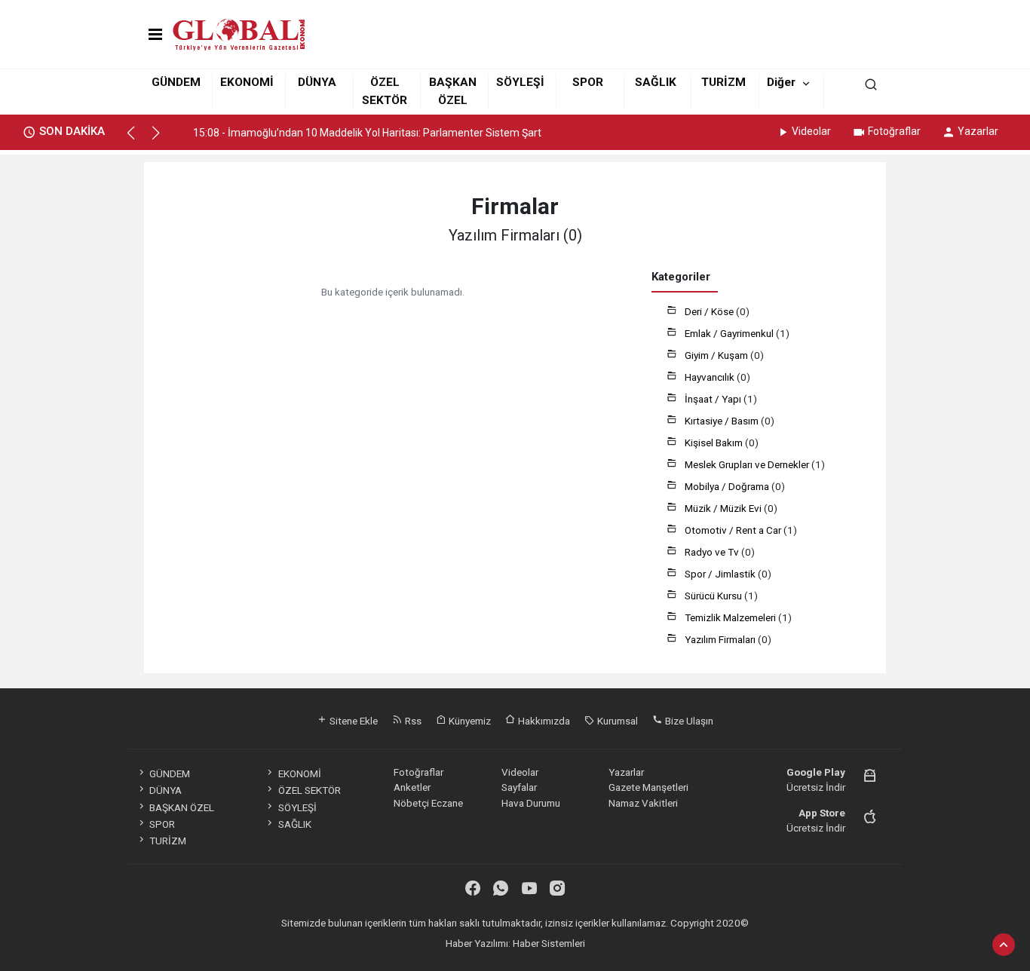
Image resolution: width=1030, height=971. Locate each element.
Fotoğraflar (894, 131)
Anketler (412, 787)
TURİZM (723, 82)
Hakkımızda (543, 721)
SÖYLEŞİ (520, 82)
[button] (137, 139)
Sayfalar (519, 787)
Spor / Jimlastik (721, 574)
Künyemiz (468, 721)
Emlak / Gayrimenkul (730, 333)
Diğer (781, 82)
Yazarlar (978, 131)
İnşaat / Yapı (714, 399)
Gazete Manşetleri (648, 787)
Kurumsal (616, 721)
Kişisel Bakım (715, 442)
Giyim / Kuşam (717, 355)
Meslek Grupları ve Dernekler (748, 464)
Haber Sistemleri (549, 943)
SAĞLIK (655, 82)
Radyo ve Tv (713, 552)
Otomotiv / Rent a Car (734, 530)
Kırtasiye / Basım (723, 421)
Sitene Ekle (352, 721)
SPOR (587, 82)
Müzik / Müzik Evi (724, 508)
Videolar (811, 131)
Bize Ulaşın (688, 721)
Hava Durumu (530, 803)
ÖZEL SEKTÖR (309, 790)
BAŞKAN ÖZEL (181, 807)
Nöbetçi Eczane (428, 803)
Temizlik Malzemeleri (731, 617)
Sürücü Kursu (714, 596)
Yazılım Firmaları (721, 639)
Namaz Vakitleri (643, 803)
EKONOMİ (247, 82)
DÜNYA (317, 82)
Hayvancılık (711, 377)
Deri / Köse (710, 311)
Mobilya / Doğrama (728, 486)
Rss (412, 721)
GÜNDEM (176, 82)
